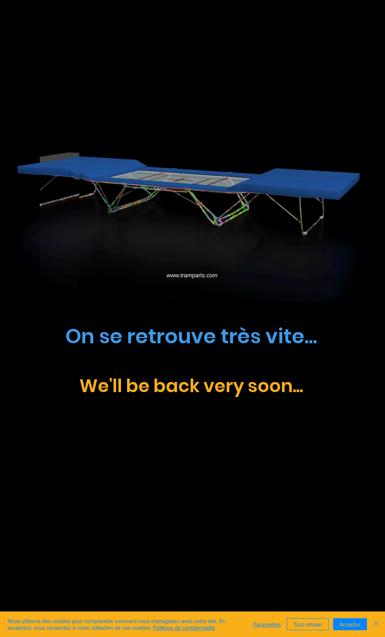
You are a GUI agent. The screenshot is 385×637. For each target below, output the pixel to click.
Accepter (350, 624)
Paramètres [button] (267, 624)
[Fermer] (375, 624)
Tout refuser (307, 624)
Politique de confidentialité (184, 627)
